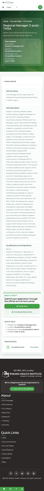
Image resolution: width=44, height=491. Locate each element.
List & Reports (7, 450)
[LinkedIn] (22, 473)
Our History (7, 409)
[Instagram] (28, 473)
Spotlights (6, 458)
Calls (4, 438)
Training (5, 421)
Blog (4, 462)
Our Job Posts (15, 21)
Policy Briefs (7, 454)
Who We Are (7, 405)
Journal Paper (8, 446)
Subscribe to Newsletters (23, 389)
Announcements (9, 442)
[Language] (3, 7)
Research (6, 417)
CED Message (7, 400)
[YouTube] (34, 473)
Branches (6, 413)
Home (5, 21)
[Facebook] (11, 473)
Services (5, 425)
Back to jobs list (10, 81)
